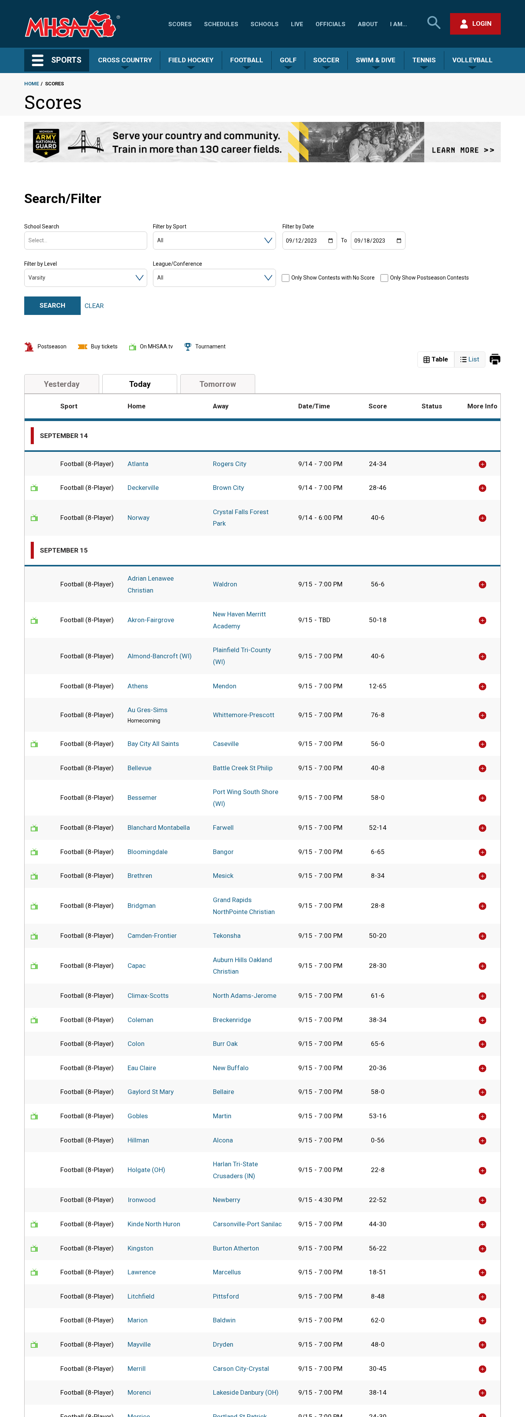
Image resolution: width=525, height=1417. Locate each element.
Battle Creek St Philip (242, 768)
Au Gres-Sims (148, 710)
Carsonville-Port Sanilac (247, 1224)
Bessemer (142, 797)
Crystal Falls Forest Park (241, 518)
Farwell (223, 827)
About (368, 24)
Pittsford (226, 1296)
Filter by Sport (169, 226)
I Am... (398, 24)
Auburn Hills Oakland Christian (242, 966)
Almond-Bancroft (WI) (160, 656)
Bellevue (139, 768)
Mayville (139, 1344)
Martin (222, 1116)
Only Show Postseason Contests (429, 278)
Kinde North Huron (154, 1224)
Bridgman (142, 905)
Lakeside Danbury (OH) (246, 1392)
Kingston (140, 1248)
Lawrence (142, 1272)
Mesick (223, 875)
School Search (41, 226)
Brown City (228, 487)
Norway (139, 517)
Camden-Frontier (152, 935)
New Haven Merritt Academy (239, 620)
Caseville (226, 744)
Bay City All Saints (153, 744)
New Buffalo (231, 1068)
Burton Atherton (236, 1248)
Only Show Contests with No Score (333, 278)
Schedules (221, 24)
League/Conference (177, 264)
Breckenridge (232, 1020)
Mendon (224, 686)
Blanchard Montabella (159, 827)
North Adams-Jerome (244, 995)
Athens (138, 686)
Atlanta (138, 464)
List (474, 359)
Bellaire (223, 1092)
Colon (136, 1043)
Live (297, 24)
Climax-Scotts (148, 995)
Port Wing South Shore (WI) (245, 798)
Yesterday (62, 384)
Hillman (138, 1140)
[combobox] (29, 240)
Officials (331, 24)
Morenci (139, 1392)
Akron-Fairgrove (151, 620)
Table (440, 359)
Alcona (223, 1140)
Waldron (225, 584)
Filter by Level (40, 264)
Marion (138, 1320)
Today (140, 384)
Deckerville (143, 487)
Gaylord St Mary (151, 1092)
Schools (265, 24)
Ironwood (142, 1200)
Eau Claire (142, 1068)
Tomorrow (217, 384)
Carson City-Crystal (241, 1368)
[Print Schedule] (495, 359)
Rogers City (229, 464)
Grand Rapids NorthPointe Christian (244, 906)
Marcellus (227, 1272)
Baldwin (224, 1320)
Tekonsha (227, 935)
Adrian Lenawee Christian (151, 584)
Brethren (140, 875)
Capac (137, 965)
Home (31, 84)
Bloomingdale (148, 852)
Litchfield (141, 1296)
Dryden (223, 1344)
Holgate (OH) (146, 1170)
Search (52, 305)
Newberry (226, 1200)
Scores (180, 24)
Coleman (140, 1020)
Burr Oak (225, 1043)
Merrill (137, 1368)
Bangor (223, 852)
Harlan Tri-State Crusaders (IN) (235, 1170)
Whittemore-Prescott (243, 715)
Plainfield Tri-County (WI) (242, 656)
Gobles (138, 1116)
